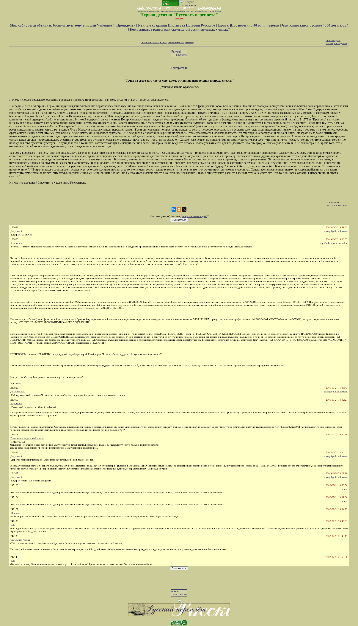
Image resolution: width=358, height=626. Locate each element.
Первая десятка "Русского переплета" (179, 14)
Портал (140, 11)
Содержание (149, 11)
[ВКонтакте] (174, 209)
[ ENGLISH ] (146, 42)
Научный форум (215, 11)
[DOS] (181, 42)
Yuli (12, 524)
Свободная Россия (20, 539)
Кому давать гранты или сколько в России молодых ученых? (180, 29)
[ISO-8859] (189, 42)
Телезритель (179, 67)
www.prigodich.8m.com (336, 231)
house (345, 489)
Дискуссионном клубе (193, 216)
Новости (172, 11)
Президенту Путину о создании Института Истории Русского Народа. (173, 25)
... (11, 489)
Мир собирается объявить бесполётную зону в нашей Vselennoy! (62, 25)
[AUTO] (156, 42)
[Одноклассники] (179, 209)
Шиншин (15, 513)
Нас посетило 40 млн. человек (255, 25)
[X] (184, 209)
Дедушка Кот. (17, 231)
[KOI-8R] (163, 42)
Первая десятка (183, 11)
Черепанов (16, 243)
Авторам (164, 11)
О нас (157, 11)
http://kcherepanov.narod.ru (333, 243)
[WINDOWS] (173, 42)
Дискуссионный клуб (199, 11)
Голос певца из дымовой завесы (27, 438)
